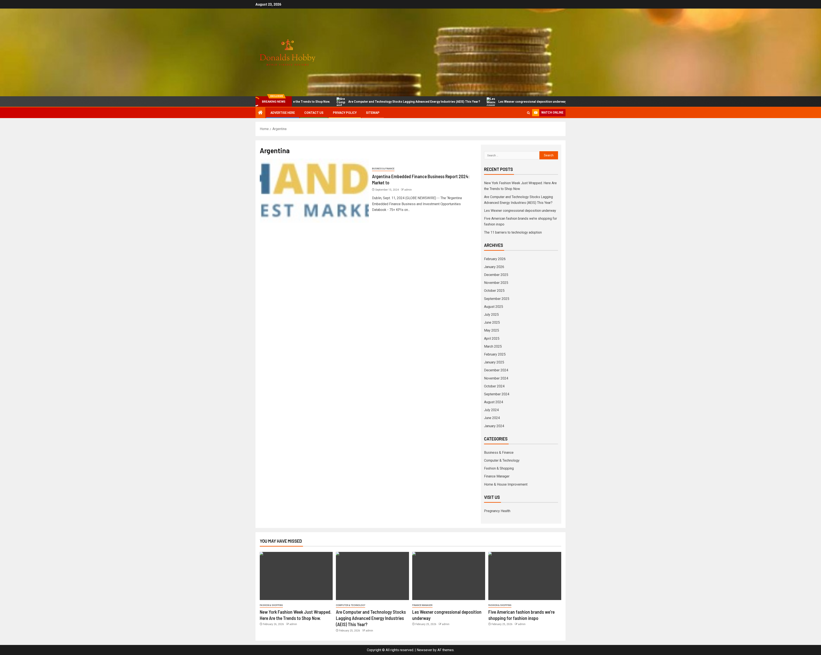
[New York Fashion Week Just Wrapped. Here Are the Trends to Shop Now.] (296, 576)
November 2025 (496, 283)
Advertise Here (282, 112)
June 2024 (492, 418)
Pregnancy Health (497, 511)
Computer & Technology (502, 460)
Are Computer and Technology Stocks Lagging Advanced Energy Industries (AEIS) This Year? (382, 101)
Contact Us (313, 112)
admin (408, 189)
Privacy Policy (345, 112)
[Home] (260, 113)
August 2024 (493, 402)
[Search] (528, 113)
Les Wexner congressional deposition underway (500, 101)
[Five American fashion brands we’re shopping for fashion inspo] (524, 576)
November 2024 (496, 378)
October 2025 (494, 291)
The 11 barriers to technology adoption (513, 232)
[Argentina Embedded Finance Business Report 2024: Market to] (314, 191)
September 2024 (496, 394)
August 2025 (493, 307)
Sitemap (372, 112)
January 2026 (494, 267)
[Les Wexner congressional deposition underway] (448, 576)
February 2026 (495, 259)
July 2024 (491, 410)
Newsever (424, 650)
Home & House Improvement (505, 484)
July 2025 (491, 315)
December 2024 (496, 370)
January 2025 (494, 362)
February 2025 (495, 354)
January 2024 (494, 426)
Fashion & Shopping (499, 468)
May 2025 (491, 330)
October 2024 (494, 386)
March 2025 (493, 346)
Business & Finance (383, 168)
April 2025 (491, 338)
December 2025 (496, 275)
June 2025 (492, 322)
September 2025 (496, 299)
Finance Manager (496, 476)
